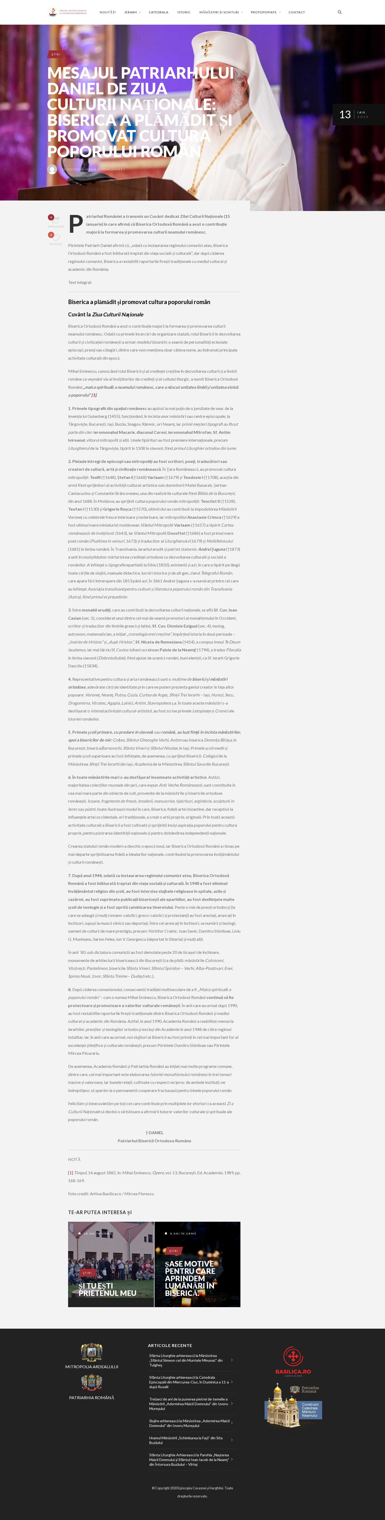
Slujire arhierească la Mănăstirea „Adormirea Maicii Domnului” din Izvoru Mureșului (189, 1423)
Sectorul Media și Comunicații (96, 169)
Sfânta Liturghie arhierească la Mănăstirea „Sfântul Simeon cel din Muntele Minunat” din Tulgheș (186, 1360)
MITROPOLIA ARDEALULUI (91, 1366)
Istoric (184, 12)
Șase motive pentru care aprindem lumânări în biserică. (190, 1278)
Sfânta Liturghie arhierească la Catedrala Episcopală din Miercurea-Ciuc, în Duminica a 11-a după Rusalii (189, 1382)
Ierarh (131, 12)
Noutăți (108, 12)
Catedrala (158, 12)
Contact (297, 12)
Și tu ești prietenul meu (107, 1289)
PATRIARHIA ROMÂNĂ (91, 1397)
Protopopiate (264, 12)
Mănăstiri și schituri (219, 12)
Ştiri (56, 54)
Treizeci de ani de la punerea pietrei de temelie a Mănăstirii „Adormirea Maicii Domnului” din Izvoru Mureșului (188, 1404)
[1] (93, 394)
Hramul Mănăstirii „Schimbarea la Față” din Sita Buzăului (186, 1440)
